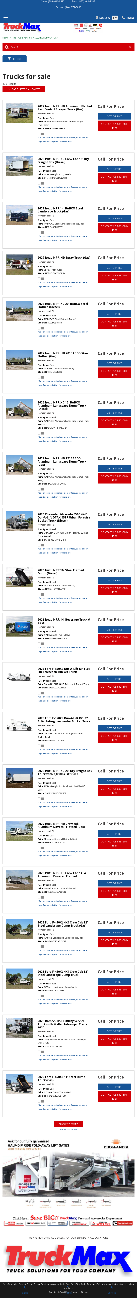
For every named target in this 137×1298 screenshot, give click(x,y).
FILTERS (16, 58)
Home (6, 37)
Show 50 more (68, 1129)
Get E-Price (114, 116)
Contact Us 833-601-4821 (114, 126)
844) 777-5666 (73, 7)
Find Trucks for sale (22, 37)
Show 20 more (68, 1124)
